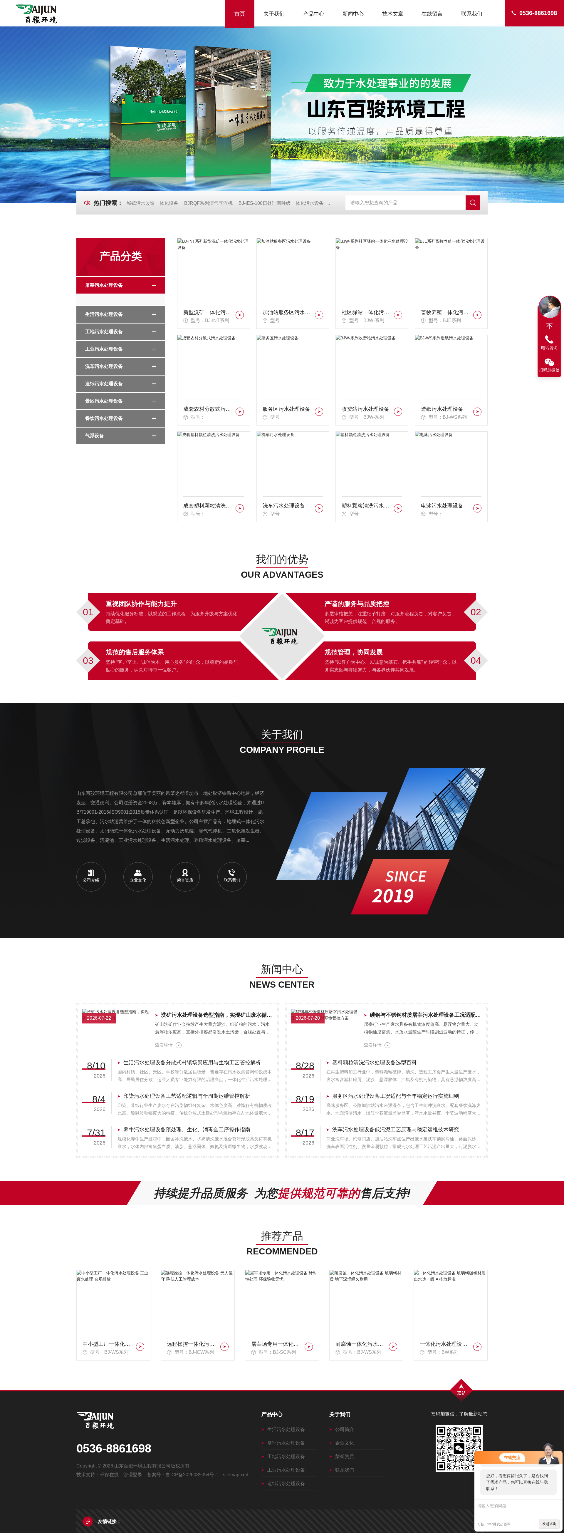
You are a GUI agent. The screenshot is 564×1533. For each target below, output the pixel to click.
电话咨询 (549, 347)
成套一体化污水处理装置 (445, 1344)
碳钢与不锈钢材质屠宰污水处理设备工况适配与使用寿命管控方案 (426, 1015)
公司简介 (344, 1429)
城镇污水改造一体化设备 (152, 203)
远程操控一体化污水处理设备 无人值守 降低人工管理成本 (108, 1344)
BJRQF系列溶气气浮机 (208, 203)
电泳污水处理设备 (442, 506)
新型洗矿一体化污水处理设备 (208, 312)
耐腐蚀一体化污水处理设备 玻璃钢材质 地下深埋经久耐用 (277, 1344)
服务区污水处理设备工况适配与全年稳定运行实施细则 (395, 1096)
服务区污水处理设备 (286, 409)
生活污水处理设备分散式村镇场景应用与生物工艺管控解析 (192, 1062)
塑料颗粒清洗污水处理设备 (367, 506)
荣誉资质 (344, 1456)
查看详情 (164, 1044)
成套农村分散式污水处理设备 (208, 409)
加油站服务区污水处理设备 (288, 312)
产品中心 (313, 14)
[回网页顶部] (549, 326)
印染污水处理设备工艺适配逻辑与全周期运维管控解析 (186, 1096)
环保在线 (109, 1474)
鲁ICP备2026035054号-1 (192, 1474)
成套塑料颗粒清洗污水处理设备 (208, 506)
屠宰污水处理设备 (104, 285)
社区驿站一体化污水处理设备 (367, 312)
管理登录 (132, 1474)
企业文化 (344, 1442)
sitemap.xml (235, 1474)
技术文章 (392, 14)
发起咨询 (549, 1524)
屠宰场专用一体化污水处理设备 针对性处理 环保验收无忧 (192, 1344)
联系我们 (471, 14)
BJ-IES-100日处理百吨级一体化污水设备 (281, 203)
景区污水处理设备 (104, 400)
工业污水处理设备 (104, 348)
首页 (239, 14)
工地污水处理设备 (104, 331)
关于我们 (274, 14)
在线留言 (432, 14)
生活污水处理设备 (104, 314)
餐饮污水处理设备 (104, 418)
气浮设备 (94, 435)
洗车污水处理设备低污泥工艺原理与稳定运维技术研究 (395, 1129)
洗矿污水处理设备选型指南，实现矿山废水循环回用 (217, 1015)
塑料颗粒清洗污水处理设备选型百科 (374, 1062)
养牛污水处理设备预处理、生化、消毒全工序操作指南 (186, 1129)
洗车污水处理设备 (104, 366)
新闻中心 (353, 14)
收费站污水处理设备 (365, 409)
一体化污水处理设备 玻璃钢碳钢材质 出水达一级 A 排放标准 (361, 1344)
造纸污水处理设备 (104, 383)
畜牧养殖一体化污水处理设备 (446, 312)
